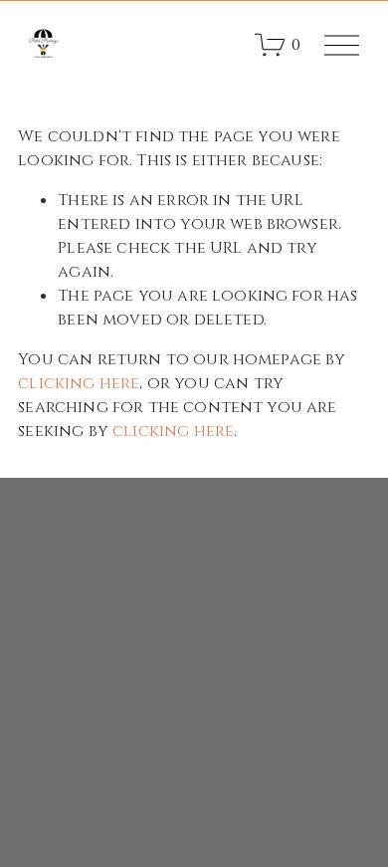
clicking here (78, 383)
